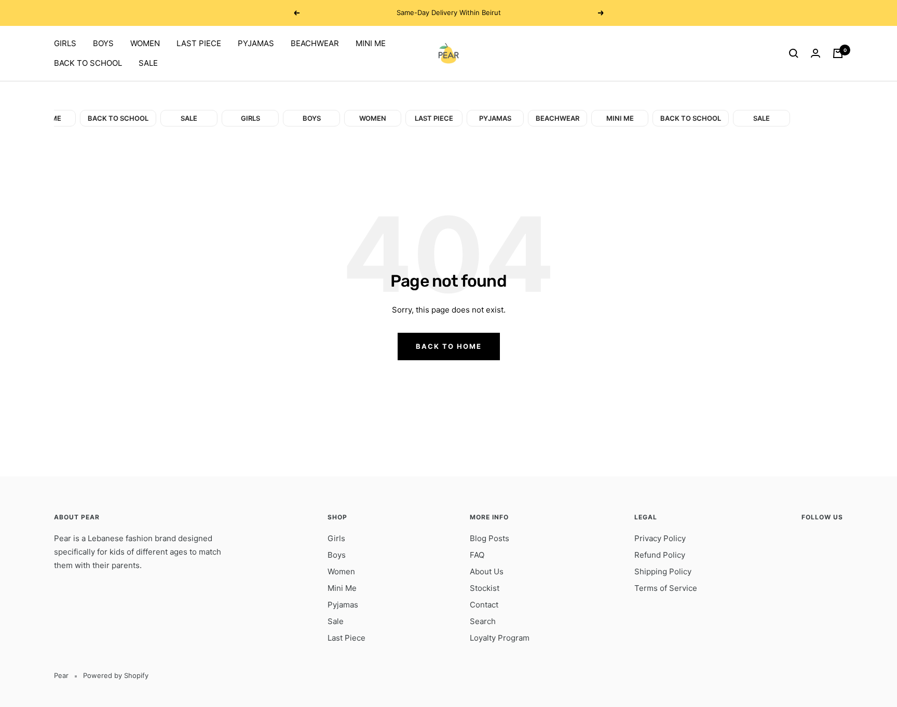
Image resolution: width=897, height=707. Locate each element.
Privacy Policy (660, 538)
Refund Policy (659, 555)
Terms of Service (665, 588)
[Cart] (838, 53)
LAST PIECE (198, 43)
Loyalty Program (499, 638)
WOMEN (145, 43)
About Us (487, 571)
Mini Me (342, 588)
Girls (336, 538)
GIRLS (65, 43)
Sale (336, 621)
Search (483, 621)
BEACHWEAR (315, 43)
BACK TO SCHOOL (88, 63)
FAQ (477, 555)
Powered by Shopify (115, 675)
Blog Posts (489, 538)
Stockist (484, 588)
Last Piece (346, 638)
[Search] (793, 53)
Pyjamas (343, 605)
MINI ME (371, 43)
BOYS (103, 43)
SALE (148, 63)
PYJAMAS (256, 43)
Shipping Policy (662, 571)
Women (341, 571)
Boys (337, 555)
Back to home (449, 346)
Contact (484, 605)
